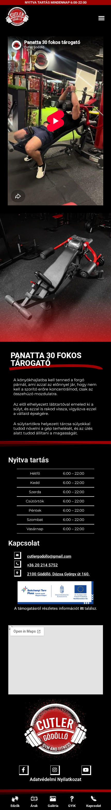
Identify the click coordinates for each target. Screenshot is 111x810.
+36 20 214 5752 (42, 565)
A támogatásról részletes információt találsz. (55, 608)
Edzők (15, 806)
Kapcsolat (93, 806)
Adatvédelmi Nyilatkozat (55, 779)
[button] (101, 18)
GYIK (72, 806)
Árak (34, 806)
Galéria (53, 806)
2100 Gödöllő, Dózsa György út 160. (58, 574)
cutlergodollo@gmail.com (49, 556)
